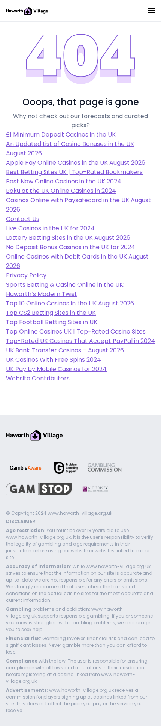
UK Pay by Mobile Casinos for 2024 (56, 369)
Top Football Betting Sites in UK (51, 322)
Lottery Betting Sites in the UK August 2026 (68, 237)
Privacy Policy (26, 275)
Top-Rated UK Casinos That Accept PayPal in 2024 (80, 341)
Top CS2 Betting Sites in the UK (51, 312)
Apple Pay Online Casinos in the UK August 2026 (75, 162)
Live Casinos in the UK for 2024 (50, 228)
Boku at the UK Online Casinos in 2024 (61, 190)
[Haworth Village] (27, 10)
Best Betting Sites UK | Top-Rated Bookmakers (74, 172)
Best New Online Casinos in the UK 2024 (63, 181)
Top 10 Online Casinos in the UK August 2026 (70, 303)
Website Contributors (38, 378)
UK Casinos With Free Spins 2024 (53, 359)
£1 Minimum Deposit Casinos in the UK (61, 134)
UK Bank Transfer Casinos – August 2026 (65, 350)
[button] (151, 11)
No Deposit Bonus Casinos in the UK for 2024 (70, 247)
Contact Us (22, 219)
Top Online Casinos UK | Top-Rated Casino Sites (76, 331)
